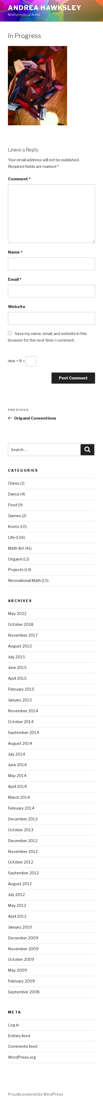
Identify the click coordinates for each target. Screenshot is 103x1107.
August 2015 (20, 646)
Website (16, 306)
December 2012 (23, 840)
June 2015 (17, 667)
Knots (13, 526)
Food (12, 505)
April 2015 (17, 678)
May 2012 (17, 905)
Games (14, 515)
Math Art (16, 548)
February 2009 (21, 981)
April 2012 (17, 916)
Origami (15, 559)
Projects (16, 569)
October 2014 (21, 721)
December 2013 (23, 819)
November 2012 (23, 851)
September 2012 (23, 873)
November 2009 (23, 949)
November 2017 (23, 635)
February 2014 (21, 808)
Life (11, 537)
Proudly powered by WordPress (35, 1094)
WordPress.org (22, 1057)
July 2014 (16, 754)
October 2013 (20, 830)
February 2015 (21, 689)
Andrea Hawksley (45, 8)
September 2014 (23, 732)
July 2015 (16, 657)
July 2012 (16, 894)
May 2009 (17, 970)
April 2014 (17, 786)
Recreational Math (24, 580)
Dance (14, 494)
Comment (19, 179)
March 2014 (19, 797)
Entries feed (19, 1035)
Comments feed (22, 1046)
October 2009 (21, 959)
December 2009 (23, 938)
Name (15, 252)
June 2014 (17, 765)
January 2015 (20, 700)
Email (14, 279)
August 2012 (20, 883)
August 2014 (20, 743)
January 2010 (20, 927)
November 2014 (23, 711)
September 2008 (24, 992)
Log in (13, 1025)
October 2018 (21, 624)
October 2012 (20, 862)
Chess (13, 483)
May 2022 (17, 613)
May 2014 (17, 775)
